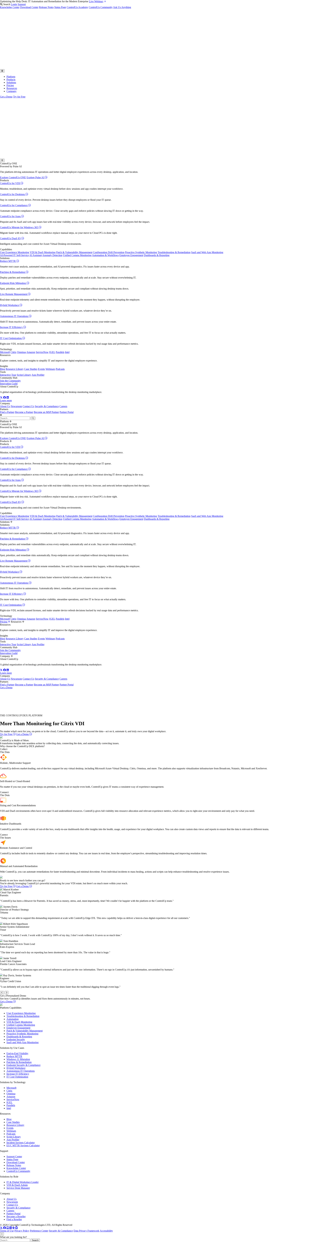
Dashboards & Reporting (156, 255)
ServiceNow (42, 352)
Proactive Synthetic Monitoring (141, 252)
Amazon (30, 352)
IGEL (52, 352)
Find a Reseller (14, 1219)
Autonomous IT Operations (14, 316)
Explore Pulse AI (36, 177)
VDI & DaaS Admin (17, 1185)
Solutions (11, 82)
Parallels (60, 352)
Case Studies (30, 369)
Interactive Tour (8, 374)
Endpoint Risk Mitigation (13, 283)
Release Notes (46, 7)
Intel (67, 352)
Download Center (29, 7)
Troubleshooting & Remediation (174, 252)
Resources (11, 88)
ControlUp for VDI (10, 183)
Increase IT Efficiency (11, 327)
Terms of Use (7, 1230)
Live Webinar (96, 1)
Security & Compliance (47, 406)
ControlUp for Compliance (14, 205)
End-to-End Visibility (17, 1053)
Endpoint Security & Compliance (23, 1065)
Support (22, 4)
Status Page (60, 7)
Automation (12, 1019)
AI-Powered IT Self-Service (14, 255)
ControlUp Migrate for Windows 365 (19, 227)
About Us (5, 406)
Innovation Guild (8, 383)
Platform (10, 76)
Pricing (10, 85)
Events (41, 369)
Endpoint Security (15, 1039)
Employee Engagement (131, 255)
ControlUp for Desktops (12, 194)
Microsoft (5, 352)
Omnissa (21, 352)
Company (11, 91)
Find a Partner (7, 412)
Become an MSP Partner (46, 412)
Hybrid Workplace (10, 305)
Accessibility (106, 1230)
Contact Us (28, 406)
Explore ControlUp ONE (13, 177)
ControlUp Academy (77, 7)
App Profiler (38, 374)
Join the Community (10, 380)
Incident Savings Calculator (20, 1142)
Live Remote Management (14, 294)
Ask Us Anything (122, 7)
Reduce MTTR (8, 261)
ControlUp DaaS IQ (10, 238)
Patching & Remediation (13, 272)
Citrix (13, 352)
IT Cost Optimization (11, 338)
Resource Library (14, 369)
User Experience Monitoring (14, 252)
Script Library (24, 374)
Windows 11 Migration (18, 1059)
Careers (63, 406)
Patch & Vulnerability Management (74, 252)
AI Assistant (35, 255)
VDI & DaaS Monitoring (43, 252)
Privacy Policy (21, 1230)
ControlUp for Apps (10, 216)
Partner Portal (67, 412)
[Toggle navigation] (2, 71)
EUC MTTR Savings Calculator (23, 1145)
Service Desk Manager (18, 1188)
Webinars (50, 369)
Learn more (6, 400)
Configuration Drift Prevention (108, 252)
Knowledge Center (9, 7)
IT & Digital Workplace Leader (22, 1182)
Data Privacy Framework (86, 1230)
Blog (2, 369)
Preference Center (39, 1230)
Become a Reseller (16, 1216)
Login (14, 4)
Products (10, 79)
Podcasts (60, 369)
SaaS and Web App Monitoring (207, 252)
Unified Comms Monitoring (77, 255)
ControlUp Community (101, 7)
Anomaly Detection (52, 255)
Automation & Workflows (105, 255)
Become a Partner (24, 412)
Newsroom (16, 406)
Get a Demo (6, 96)
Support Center (14, 1156)
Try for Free (19, 96)
